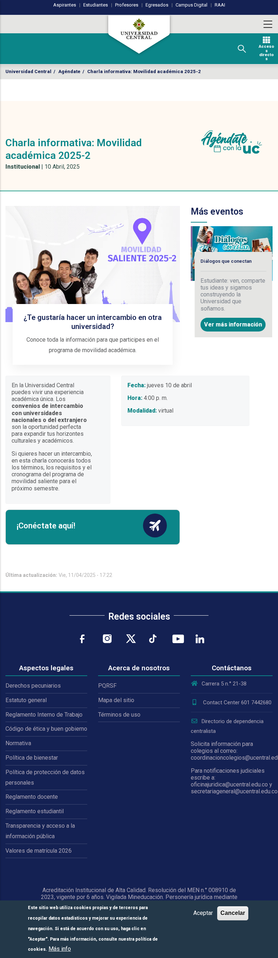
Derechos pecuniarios (33, 685)
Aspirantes (64, 5)
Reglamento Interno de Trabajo (44, 714)
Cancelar (232, 913)
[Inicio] (139, 34)
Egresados (157, 5)
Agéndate (69, 71)
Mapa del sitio (116, 700)
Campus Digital (191, 5)
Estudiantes (95, 5)
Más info (60, 948)
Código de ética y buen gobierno (46, 728)
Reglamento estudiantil (34, 811)
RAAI (220, 5)
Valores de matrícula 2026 (38, 850)
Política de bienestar (31, 757)
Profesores (126, 5)
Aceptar (203, 913)
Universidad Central (28, 71)
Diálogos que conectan (224, 261)
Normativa (18, 743)
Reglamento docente (31, 796)
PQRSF (107, 685)
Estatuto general (26, 700)
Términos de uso (119, 714)
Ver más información (232, 324)
